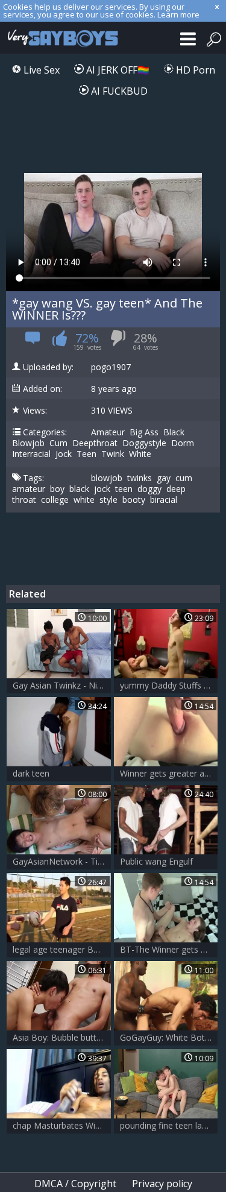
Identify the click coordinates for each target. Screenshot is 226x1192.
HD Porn (194, 70)
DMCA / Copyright (75, 1183)
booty (133, 500)
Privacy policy (162, 1183)
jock (102, 489)
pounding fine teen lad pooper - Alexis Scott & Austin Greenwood (169, 1125)
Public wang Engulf (156, 861)
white (84, 500)
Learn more (178, 14)
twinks (139, 478)
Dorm (182, 443)
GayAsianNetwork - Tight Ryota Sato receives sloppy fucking (62, 861)
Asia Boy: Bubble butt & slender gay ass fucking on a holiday (62, 1037)
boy (57, 489)
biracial (163, 500)
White (140, 454)
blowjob (106, 478)
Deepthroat (95, 443)
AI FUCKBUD (118, 91)
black (79, 489)
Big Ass (144, 432)
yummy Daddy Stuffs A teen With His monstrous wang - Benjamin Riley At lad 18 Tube (169, 685)
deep (176, 489)
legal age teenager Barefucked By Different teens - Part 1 (62, 949)
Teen (86, 454)
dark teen (31, 773)
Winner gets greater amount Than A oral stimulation (169, 773)
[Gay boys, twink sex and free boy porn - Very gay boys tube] (60, 38)
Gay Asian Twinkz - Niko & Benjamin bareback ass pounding (62, 685)
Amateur (108, 432)
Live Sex (40, 70)
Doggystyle (144, 443)
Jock (63, 454)
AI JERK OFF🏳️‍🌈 (116, 70)
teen (124, 489)
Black (173, 432)
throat (24, 500)
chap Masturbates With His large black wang (62, 1125)
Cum (58, 443)
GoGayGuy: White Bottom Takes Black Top (169, 1037)
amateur (28, 489)
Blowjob (28, 443)
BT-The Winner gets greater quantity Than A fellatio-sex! (169, 949)
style (108, 500)
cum (183, 478)
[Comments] (33, 341)
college (55, 500)
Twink (112, 454)
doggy (149, 489)
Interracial (31, 454)
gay (164, 478)
